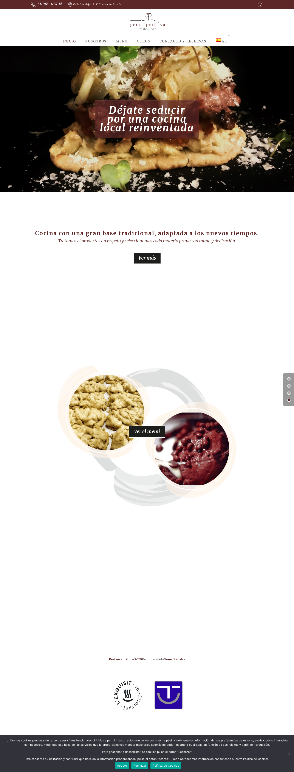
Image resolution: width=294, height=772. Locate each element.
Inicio (69, 41)
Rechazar (139, 765)
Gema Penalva (174, 659)
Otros (143, 41)
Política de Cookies (166, 765)
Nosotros (96, 41)
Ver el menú (147, 432)
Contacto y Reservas (182, 41)
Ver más (147, 258)
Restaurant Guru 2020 (125, 659)
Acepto (122, 765)
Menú (122, 41)
